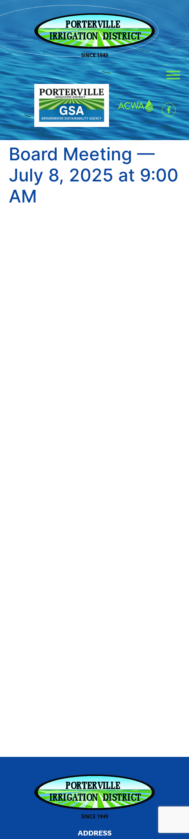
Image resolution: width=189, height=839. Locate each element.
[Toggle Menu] (173, 75)
